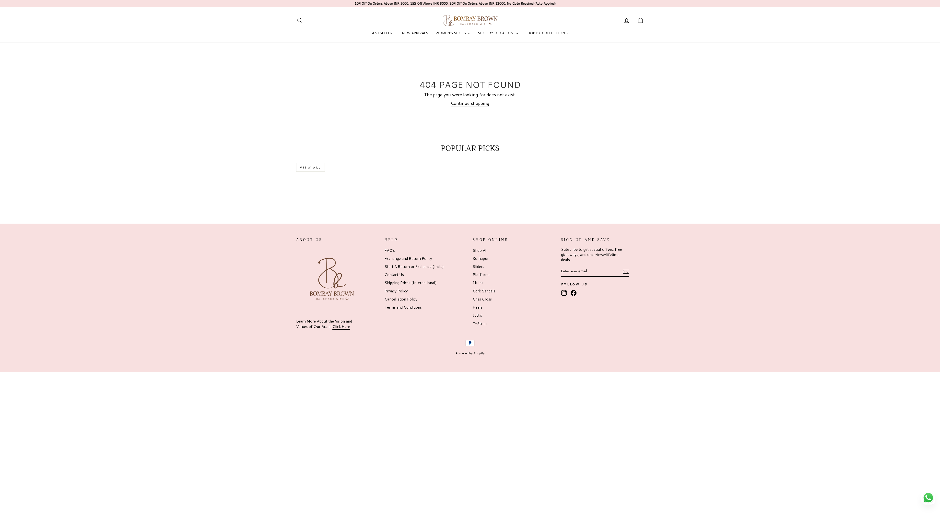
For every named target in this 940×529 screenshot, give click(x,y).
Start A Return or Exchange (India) (414, 266)
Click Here (341, 326)
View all (310, 167)
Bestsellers (382, 33)
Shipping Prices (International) (411, 282)
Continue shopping (470, 103)
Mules (478, 282)
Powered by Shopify (470, 353)
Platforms (481, 274)
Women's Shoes (451, 33)
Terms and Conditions (403, 307)
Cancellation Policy (401, 299)
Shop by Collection (545, 33)
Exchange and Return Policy (408, 258)
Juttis (477, 315)
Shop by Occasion (496, 33)
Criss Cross (482, 299)
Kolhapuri (481, 258)
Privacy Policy (396, 291)
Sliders (478, 266)
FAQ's (390, 250)
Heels (477, 307)
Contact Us (394, 274)
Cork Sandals (484, 291)
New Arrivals (415, 33)
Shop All (480, 250)
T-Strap (480, 323)
